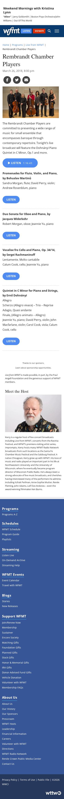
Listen (21, 163)
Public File (43, 779)
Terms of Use (27, 779)
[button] (49, 31)
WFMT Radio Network (48, 447)
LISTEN (11, 199)
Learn (17, 367)
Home (6, 44)
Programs (17, 44)
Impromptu (11, 447)
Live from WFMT (35, 44)
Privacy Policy (9, 779)
